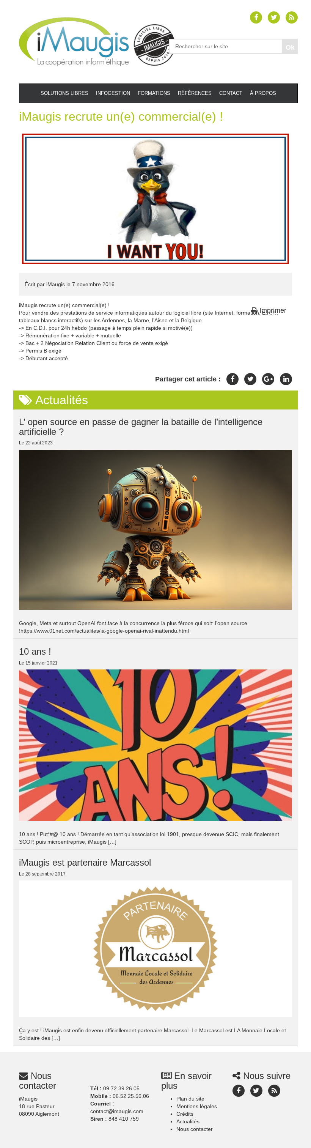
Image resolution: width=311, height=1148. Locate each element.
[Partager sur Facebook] (232, 379)
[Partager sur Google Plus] (268, 379)
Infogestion (113, 93)
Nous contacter (194, 1129)
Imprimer (272, 310)
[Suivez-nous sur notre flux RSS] (292, 17)
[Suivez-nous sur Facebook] (256, 17)
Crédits (184, 1114)
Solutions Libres (64, 93)
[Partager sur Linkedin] (286, 379)
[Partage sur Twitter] (250, 379)
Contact (230, 93)
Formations (154, 93)
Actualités (187, 1121)
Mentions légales (196, 1106)
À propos (263, 93)
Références (195, 93)
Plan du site (190, 1099)
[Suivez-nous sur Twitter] (274, 17)
